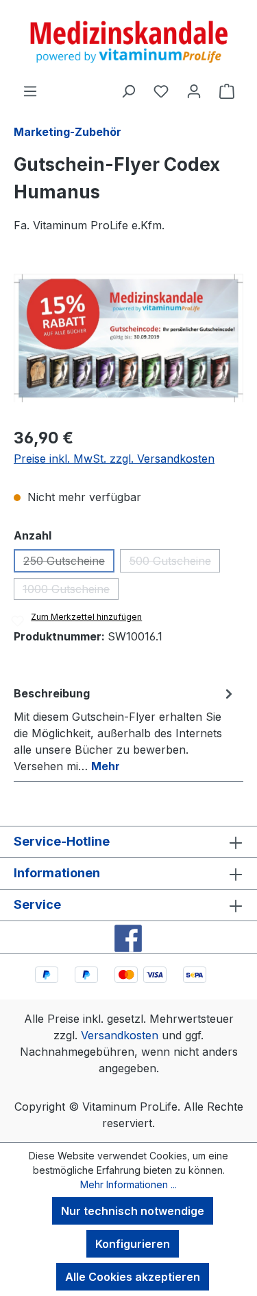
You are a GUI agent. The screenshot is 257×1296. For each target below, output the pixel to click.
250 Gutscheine (68, 563)
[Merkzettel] (161, 90)
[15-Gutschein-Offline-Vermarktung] (128, 338)
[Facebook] (128, 937)
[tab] (125, 729)
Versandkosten (119, 1035)
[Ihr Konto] (194, 90)
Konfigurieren (132, 1244)
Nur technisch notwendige (132, 1211)
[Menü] (30, 90)
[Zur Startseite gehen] (128, 41)
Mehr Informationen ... (128, 1184)
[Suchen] (128, 90)
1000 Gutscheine (71, 591)
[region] (128, 338)
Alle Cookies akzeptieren (132, 1277)
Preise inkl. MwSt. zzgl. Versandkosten (114, 458)
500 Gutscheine (174, 563)
